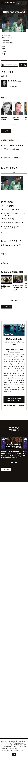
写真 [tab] (14, 172)
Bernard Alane (4, 118)
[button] (21, 178)
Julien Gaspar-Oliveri (15, 350)
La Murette (5, 286)
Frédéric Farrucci (7, 37)
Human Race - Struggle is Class (18, 288)
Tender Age (9, 349)
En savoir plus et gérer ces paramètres (12, 750)
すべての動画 (5, 469)
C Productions (14, 149)
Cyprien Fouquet (16, 118)
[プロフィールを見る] (24, 3)
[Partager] (21, 65)
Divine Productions (7, 43)
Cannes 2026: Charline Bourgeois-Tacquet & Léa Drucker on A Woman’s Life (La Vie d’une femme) (11, 454)
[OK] (14, 754)
